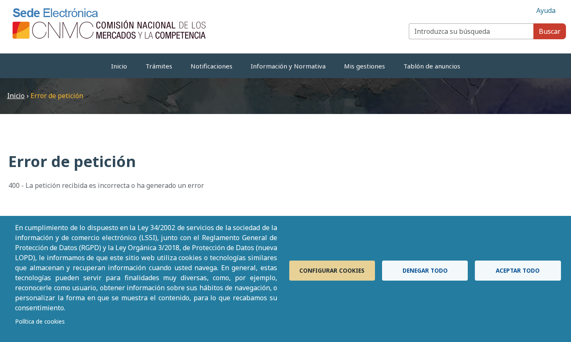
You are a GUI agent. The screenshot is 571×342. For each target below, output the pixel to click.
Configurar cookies (332, 270)
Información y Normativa (288, 66)
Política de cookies (40, 321)
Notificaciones (211, 66)
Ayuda (546, 10)
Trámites (158, 66)
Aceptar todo (518, 270)
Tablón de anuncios (431, 66)
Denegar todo (425, 270)
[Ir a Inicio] (109, 23)
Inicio (119, 66)
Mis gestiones (364, 66)
